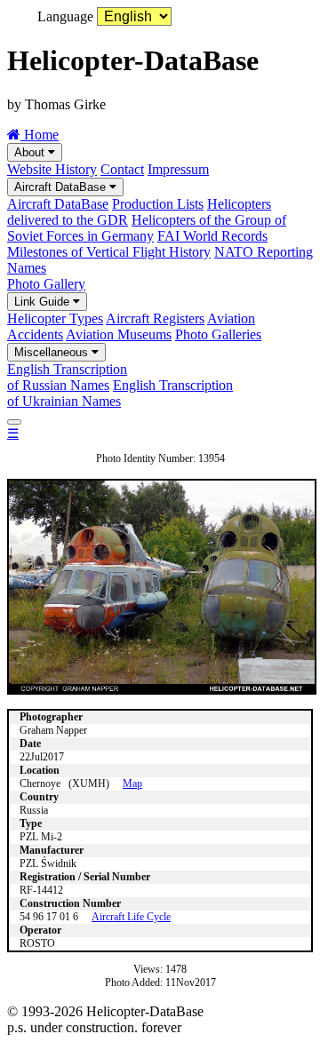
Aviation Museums (119, 334)
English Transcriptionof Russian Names (67, 377)
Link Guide (43, 301)
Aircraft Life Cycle (131, 917)
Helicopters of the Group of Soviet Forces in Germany (146, 227)
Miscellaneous (53, 352)
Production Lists (158, 203)
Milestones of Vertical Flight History (109, 251)
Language (65, 16)
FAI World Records (212, 235)
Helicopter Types (55, 318)
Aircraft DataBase (61, 187)
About (31, 152)
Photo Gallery (46, 283)
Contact (122, 169)
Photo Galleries (218, 334)
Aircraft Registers (155, 318)
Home (39, 134)
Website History (52, 169)
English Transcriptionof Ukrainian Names (120, 393)
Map (132, 783)
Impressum (178, 169)
